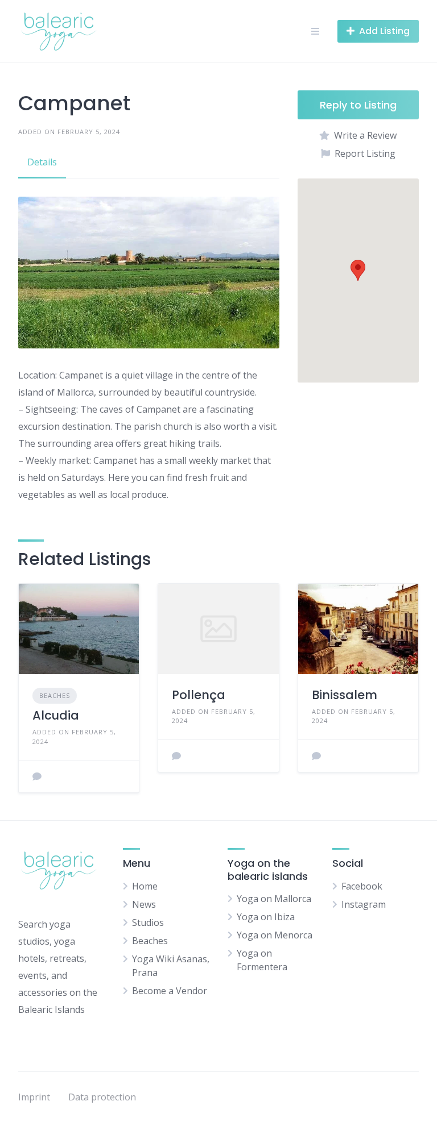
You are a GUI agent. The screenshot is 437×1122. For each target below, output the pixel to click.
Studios (148, 922)
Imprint (34, 1097)
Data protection (102, 1097)
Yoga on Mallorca (274, 898)
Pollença (198, 695)
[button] (358, 270)
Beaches (54, 695)
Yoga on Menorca (274, 935)
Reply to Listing (358, 105)
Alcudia (55, 715)
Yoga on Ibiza (266, 917)
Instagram (363, 904)
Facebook (361, 886)
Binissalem (344, 695)
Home (145, 886)
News (144, 904)
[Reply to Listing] (37, 776)
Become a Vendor (169, 990)
